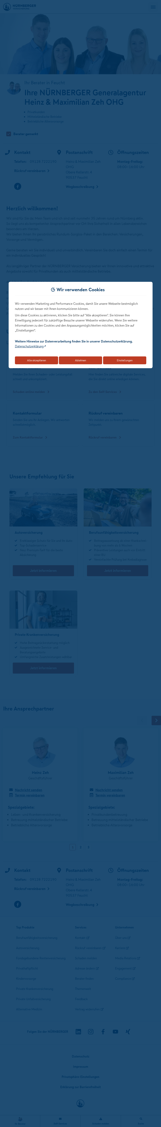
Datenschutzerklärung (29, 346)
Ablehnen (80, 360)
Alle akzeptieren (36, 360)
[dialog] (81, 325)
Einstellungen (125, 360)
